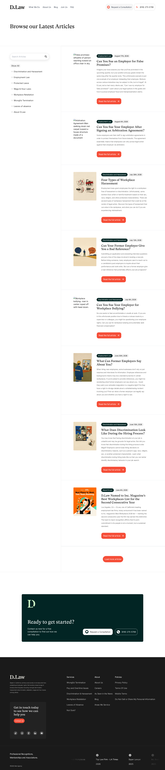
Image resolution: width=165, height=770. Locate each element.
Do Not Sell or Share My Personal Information (135, 699)
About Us (47, 7)
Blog (56, 7)
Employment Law (22, 77)
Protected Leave (21, 83)
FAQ (72, 7)
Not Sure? (71, 710)
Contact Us (19, 721)
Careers (98, 688)
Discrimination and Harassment (28, 71)
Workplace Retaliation (24, 94)
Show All (15, 66)
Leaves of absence (22, 106)
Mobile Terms (121, 693)
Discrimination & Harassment (79, 693)
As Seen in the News (104, 693)
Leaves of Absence (75, 705)
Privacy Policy (121, 682)
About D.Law (19, 112)
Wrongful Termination (23, 100)
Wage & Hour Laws (22, 89)
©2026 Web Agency (16, 766)
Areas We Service (102, 705)
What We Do (34, 7)
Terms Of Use (121, 688)
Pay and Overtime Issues (77, 688)
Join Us (64, 7)
